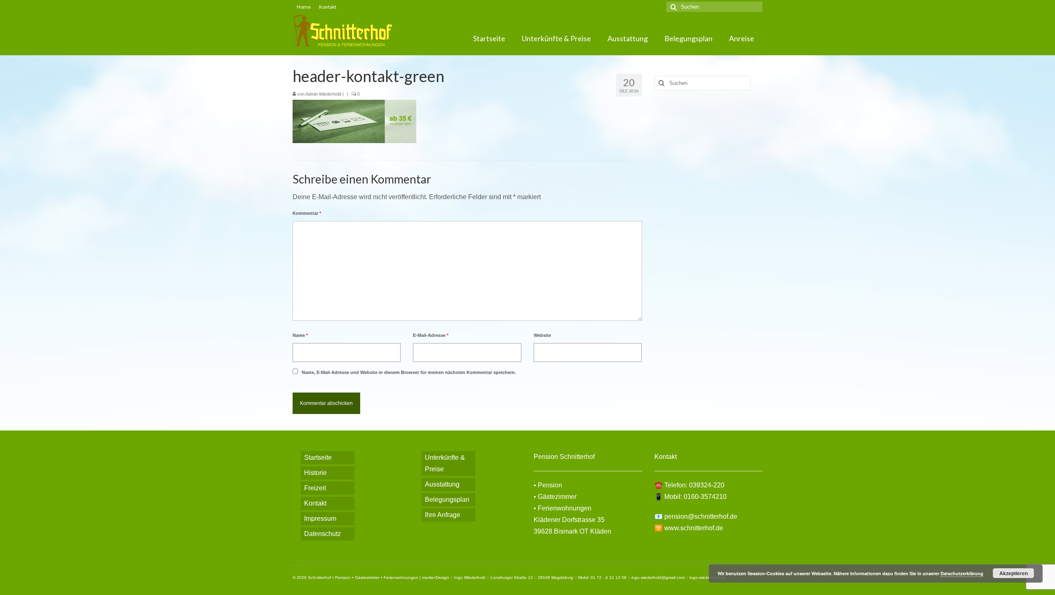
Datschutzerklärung (961, 573)
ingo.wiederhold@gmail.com (658, 577)
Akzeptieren (1013, 573)
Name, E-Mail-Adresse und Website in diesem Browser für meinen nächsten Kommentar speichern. (409, 372)
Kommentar (307, 213)
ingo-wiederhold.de (707, 577)
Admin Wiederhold (323, 94)
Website (542, 335)
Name (300, 335)
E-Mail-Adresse (430, 335)
